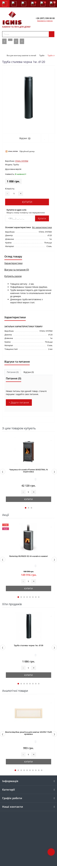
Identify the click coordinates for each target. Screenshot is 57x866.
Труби (41, 55)
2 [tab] (28, 508)
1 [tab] (25, 508)
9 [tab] (38, 770)
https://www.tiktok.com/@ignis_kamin (10, 40)
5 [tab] (30, 597)
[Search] (51, 34)
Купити (27, 202)
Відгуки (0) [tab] (29, 372)
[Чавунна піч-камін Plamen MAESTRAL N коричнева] (28, 451)
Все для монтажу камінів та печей (21, 55)
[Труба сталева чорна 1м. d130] (28, 626)
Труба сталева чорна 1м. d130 (28, 645)
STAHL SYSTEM (21, 161)
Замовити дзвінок (45, 20)
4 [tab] (27, 597)
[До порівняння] (51, 531)
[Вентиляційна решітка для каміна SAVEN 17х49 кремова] (28, 713)
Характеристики (13, 263)
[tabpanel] (28, 470)
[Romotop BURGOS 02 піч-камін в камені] (28, 537)
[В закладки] (51, 439)
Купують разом (13, 276)
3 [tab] (31, 508)
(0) (29, 138)
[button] (23, 3)
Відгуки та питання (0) (16, 269)
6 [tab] (33, 597)
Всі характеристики (42, 227)
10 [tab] (41, 770)
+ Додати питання (19, 402)
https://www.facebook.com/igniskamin (4, 41)
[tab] (12, 372)
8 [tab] (38, 597)
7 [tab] (36, 597)
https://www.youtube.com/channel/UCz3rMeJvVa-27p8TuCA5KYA (22, 41)
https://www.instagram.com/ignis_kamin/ (16, 41)
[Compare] (51, 138)
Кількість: (10, 188)
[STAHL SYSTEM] (11, 151)
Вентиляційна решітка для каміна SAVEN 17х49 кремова (28, 733)
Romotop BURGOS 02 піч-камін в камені (28, 556)
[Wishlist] (44, 138)
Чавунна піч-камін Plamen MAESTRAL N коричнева (28, 470)
